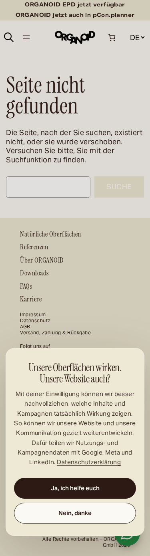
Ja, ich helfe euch (75, 488)
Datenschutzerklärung (89, 462)
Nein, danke (75, 513)
